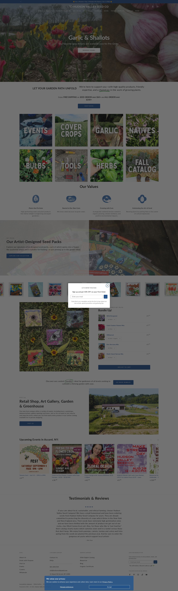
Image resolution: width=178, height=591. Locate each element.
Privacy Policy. (107, 582)
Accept (109, 587)
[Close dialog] (107, 285)
